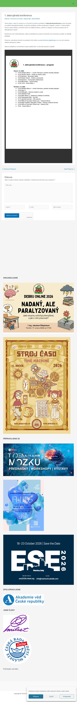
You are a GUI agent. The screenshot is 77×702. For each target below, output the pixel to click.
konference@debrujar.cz (50, 40)
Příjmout (36, 696)
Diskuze (7, 18)
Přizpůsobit (67, 696)
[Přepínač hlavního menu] (73, 3)
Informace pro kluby (17, 18)
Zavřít (51, 696)
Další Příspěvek (69, 169)
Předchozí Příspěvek (9, 169)
